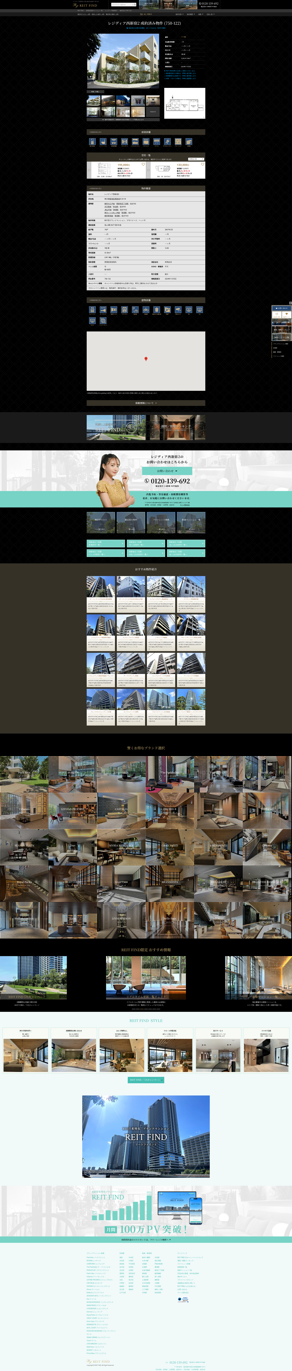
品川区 (122, 1267)
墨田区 (122, 1273)
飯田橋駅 (158, 1273)
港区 (121, 1257)
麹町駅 (157, 1280)
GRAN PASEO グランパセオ (96, 1305)
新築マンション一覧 (184, 1270)
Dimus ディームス (93, 1289)
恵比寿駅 (158, 1261)
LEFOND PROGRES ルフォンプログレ (100, 1280)
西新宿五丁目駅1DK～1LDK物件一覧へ (138, 553)
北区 (121, 1280)
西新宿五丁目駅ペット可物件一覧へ (97, 553)
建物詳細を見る (96, 132)
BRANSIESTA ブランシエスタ (97, 1324)
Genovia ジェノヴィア (94, 1312)
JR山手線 (108, 210)
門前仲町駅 (159, 1264)
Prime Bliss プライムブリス (96, 1353)
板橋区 (122, 1286)
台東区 (131, 1270)
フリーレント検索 (183, 1264)
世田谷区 (132, 1273)
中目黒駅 (158, 1286)
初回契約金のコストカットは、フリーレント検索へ (144, 1239)
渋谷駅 (157, 1257)
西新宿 (117, 199)
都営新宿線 (108, 216)
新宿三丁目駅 (159, 1270)
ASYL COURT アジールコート (97, 1328)
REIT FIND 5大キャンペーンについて (190, 1257)
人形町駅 (145, 1280)
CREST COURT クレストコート (98, 1318)
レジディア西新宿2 (111, 10)
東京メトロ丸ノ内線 (112, 213)
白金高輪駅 (146, 1270)
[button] (247, 979)
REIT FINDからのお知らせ (186, 1286)
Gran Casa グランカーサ (95, 1321)
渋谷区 (122, 1261)
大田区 (122, 1277)
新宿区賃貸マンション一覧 (94, 10)
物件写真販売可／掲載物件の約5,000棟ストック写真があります (124, 119)
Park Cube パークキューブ (96, 1273)
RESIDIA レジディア (94, 1261)
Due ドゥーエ (91, 1299)
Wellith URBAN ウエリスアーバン (98, 1337)
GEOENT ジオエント (94, 1350)
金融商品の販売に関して (186, 1283)
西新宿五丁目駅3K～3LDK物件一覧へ (178, 553)
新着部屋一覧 (182, 1267)
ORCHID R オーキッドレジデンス (98, 1286)
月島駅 (144, 1293)
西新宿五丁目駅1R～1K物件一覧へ (136, 543)
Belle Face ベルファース (95, 1347)
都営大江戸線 (109, 204)
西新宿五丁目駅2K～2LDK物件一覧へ (178, 543)
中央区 (131, 1257)
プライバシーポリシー (185, 1280)
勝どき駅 (145, 1277)
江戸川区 (123, 1293)
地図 (199, 14)
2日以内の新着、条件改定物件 (188, 1273)
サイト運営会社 (185, 505)
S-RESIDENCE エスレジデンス (97, 1308)
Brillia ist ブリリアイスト (95, 1293)
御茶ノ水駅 (159, 1289)
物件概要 (190, 14)
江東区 (131, 1261)
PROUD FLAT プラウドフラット (98, 1270)
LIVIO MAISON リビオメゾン (97, 1344)
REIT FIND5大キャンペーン (145, 1079)
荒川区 (131, 1280)
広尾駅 (144, 1267)
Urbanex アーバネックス (95, 1277)
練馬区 (131, 1286)
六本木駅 (145, 1261)
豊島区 (131, 1277)
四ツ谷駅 (158, 1277)
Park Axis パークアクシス (96, 1257)
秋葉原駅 (158, 1293)
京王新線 (107, 207)
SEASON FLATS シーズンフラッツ (99, 1296)
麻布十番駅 (146, 1257)
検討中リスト (182, 1277)
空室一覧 (210, 14)
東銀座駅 (145, 1286)
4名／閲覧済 (148, 14)
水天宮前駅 (146, 1283)
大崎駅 (157, 1283)
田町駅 (144, 1273)
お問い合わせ (165, 471)
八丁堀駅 (145, 1289)
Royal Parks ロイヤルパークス (97, 1315)
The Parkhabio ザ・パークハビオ (98, 1267)
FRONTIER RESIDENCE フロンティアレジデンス (101, 1332)
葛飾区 (131, 1289)
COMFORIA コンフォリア (96, 1264)
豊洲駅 (157, 1267)
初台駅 (115, 207)
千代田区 (132, 1264)
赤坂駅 (144, 1264)
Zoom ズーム (91, 1340)
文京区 (122, 1270)
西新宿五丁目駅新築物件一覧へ (95, 543)
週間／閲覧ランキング (185, 1261)
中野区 (122, 1283)
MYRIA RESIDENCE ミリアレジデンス (100, 1302)
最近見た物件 (276, 317)
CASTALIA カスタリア (95, 1283)
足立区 (122, 1289)
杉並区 (131, 1283)
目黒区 (131, 1267)
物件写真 (179, 14)
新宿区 (112, 199)
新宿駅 (115, 210)
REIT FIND (81, 10)
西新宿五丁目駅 (122, 204)
